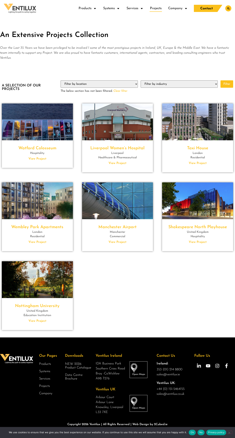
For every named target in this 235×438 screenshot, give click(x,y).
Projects (156, 8)
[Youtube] (208, 366)
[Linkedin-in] (198, 366)
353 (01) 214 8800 (169, 369)
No (201, 432)
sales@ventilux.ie (168, 374)
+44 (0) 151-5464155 (171, 389)
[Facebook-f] (226, 366)
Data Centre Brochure (74, 376)
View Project (37, 158)
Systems (109, 8)
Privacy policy (216, 432)
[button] (228, 8)
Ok (192, 432)
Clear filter (120, 91)
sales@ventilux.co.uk (170, 394)
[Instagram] (217, 366)
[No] (229, 432)
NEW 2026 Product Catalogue (78, 365)
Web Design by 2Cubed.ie (150, 424)
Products (85, 8)
